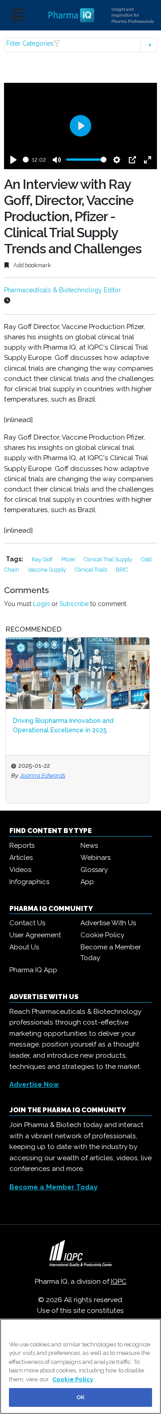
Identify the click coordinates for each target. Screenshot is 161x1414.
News (89, 846)
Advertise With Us (108, 923)
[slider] (26, 159)
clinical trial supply (109, 559)
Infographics (29, 882)
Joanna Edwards (42, 775)
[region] (80, 1366)
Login (41, 603)
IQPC (119, 1281)
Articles (21, 858)
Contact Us (27, 923)
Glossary (94, 870)
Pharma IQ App (33, 970)
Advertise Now (34, 1085)
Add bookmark (31, 265)
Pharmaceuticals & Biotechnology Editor (62, 290)
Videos (20, 870)
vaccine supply (48, 569)
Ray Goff (43, 559)
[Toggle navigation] (17, 15)
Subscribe (74, 603)
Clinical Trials (92, 569)
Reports (21, 846)
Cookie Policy (102, 935)
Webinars (95, 858)
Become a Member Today (110, 952)
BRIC (122, 569)
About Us (24, 947)
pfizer (68, 559)
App (87, 882)
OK (80, 1397)
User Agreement (35, 935)
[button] (80, 45)
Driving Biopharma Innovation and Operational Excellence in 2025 (63, 725)
